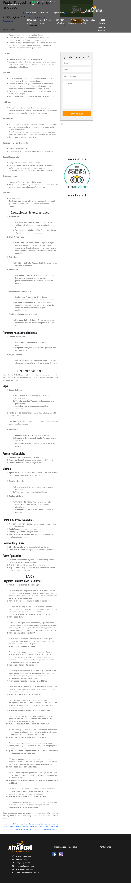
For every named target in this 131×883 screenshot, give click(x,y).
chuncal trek (13, 823)
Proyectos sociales (59, 13)
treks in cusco (15, 826)
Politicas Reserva (31, 13)
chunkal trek (24, 829)
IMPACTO (101, 28)
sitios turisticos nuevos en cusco (43, 829)
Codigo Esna (72, 13)
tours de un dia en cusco (29, 823)
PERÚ (102, 21)
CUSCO (72, 21)
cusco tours (13, 829)
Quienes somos (45, 13)
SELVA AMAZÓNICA (88, 21)
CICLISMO (60, 21)
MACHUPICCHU (46, 21)
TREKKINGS (31, 21)
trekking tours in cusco (32, 826)
